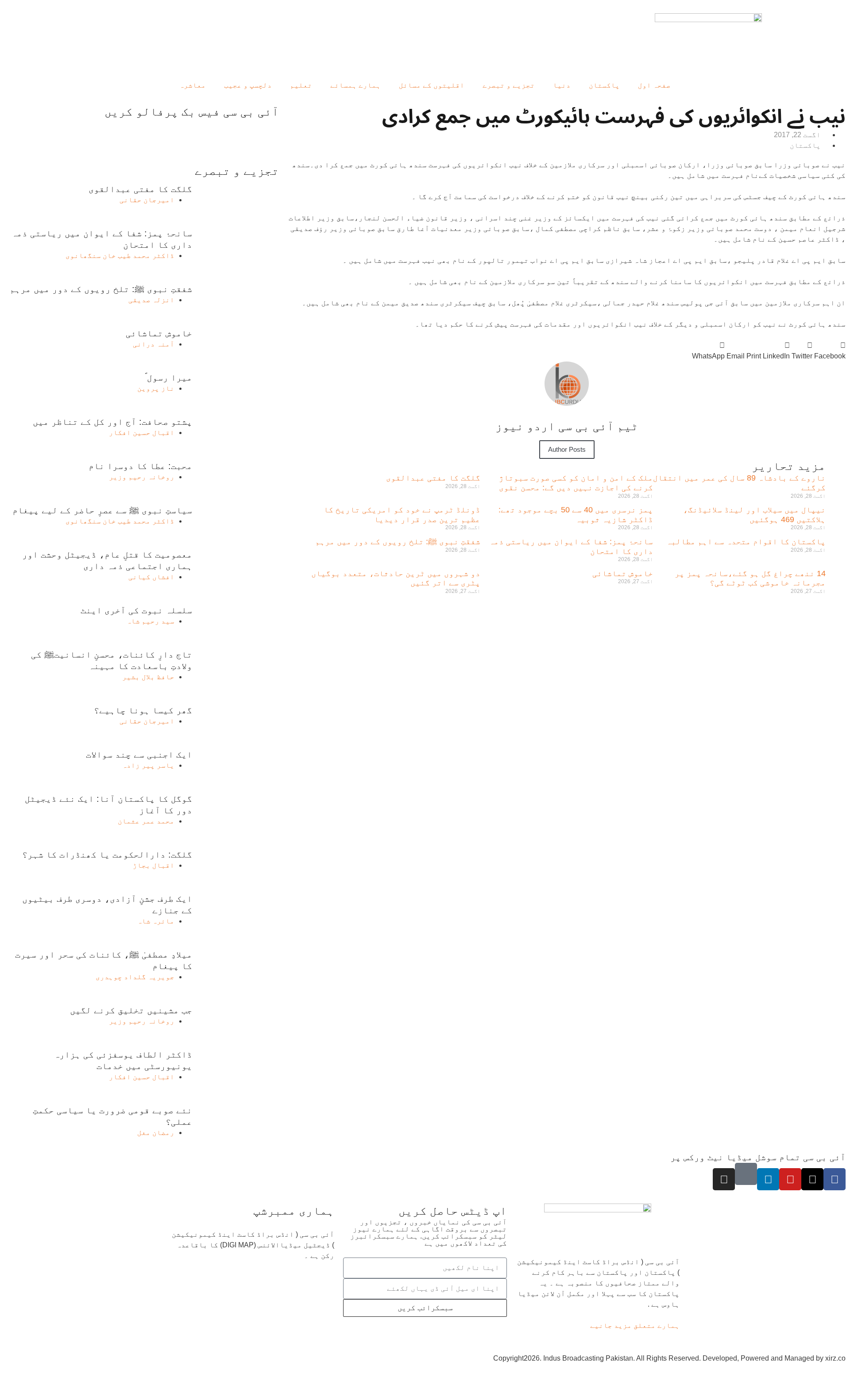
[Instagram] (724, 1179)
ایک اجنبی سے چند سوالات (139, 754)
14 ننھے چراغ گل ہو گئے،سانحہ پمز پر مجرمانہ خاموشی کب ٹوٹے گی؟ (750, 578)
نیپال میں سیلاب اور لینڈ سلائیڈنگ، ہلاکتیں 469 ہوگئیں (754, 514)
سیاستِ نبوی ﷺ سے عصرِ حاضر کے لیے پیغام (102, 510)
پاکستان (604, 85)
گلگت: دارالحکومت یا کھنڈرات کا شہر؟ (107, 854)
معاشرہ (192, 85)
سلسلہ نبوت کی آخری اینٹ (136, 610)
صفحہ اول (654, 85)
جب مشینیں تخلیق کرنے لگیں (131, 1010)
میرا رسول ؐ (168, 377)
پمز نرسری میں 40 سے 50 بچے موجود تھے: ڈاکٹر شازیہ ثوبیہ (575, 514)
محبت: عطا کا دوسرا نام (140, 466)
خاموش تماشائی (622, 573)
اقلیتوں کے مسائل (431, 85)
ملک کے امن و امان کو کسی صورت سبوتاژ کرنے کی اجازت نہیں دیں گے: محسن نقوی (576, 482)
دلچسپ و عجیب (248, 85)
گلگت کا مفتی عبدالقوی (433, 477)
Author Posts (567, 449)
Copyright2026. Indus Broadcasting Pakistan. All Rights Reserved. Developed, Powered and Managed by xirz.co (669, 1358)
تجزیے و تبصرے (509, 85)
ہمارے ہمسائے (355, 85)
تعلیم (301, 85)
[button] (830, 351)
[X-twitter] (812, 1179)
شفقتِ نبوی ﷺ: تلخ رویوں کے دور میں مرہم (397, 541)
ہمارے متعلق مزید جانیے (635, 1325)
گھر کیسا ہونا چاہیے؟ (143, 710)
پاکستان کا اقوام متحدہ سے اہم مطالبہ (746, 541)
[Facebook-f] (834, 1179)
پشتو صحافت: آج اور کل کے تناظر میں (112, 422)
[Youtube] (790, 1179)
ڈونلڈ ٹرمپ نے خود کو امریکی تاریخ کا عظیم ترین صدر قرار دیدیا (402, 514)
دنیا (562, 85)
